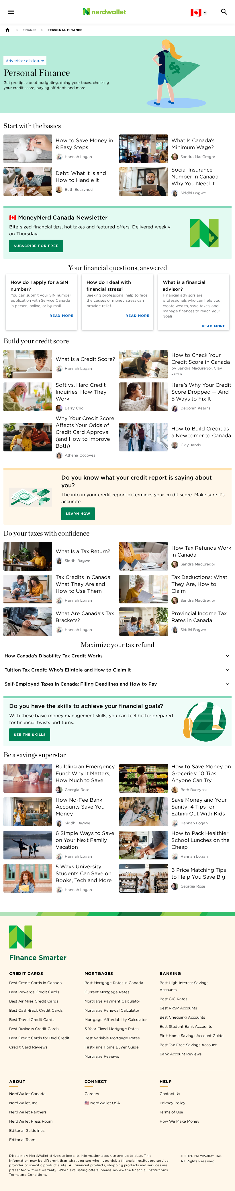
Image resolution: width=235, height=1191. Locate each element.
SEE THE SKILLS (30, 734)
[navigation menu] (10, 11)
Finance (29, 30)
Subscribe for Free (36, 246)
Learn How (78, 513)
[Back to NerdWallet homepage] (7, 30)
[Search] (224, 11)
